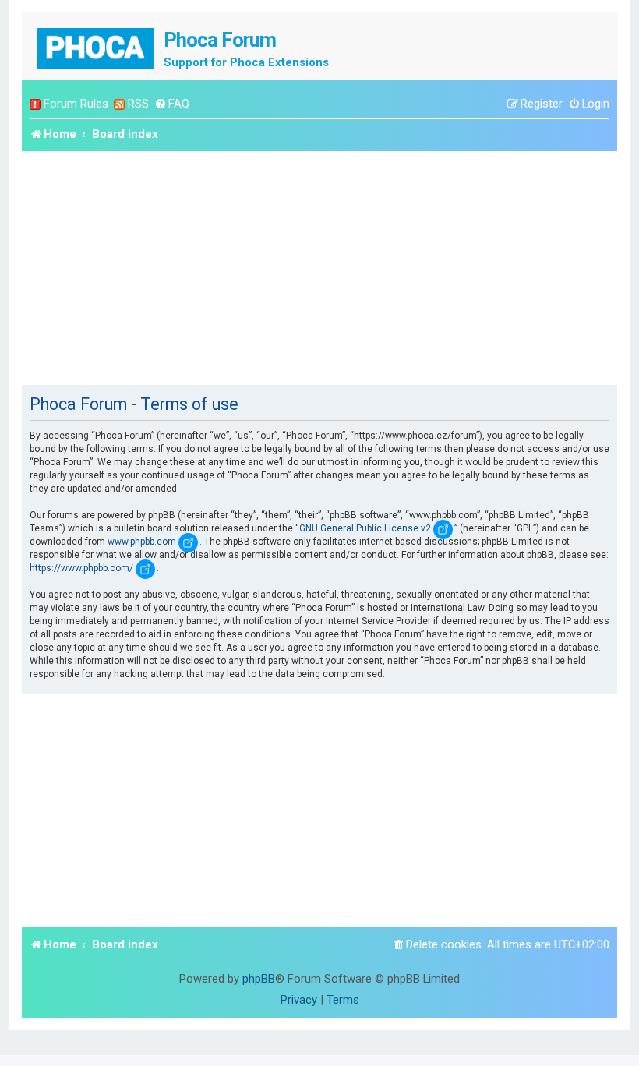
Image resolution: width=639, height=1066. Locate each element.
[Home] (97, 46)
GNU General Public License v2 (365, 528)
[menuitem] (171, 104)
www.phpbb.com (142, 541)
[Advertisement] (319, 268)
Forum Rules (76, 104)
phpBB (258, 979)
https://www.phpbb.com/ (81, 568)
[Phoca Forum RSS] (119, 104)
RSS (138, 104)
